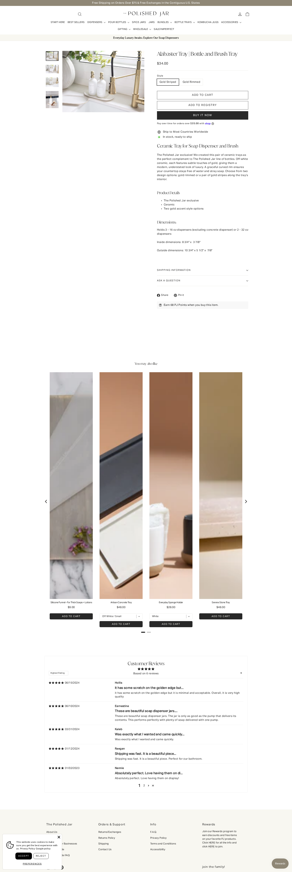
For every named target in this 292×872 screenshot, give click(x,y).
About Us (51, 832)
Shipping (103, 843)
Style (160, 76)
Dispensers (95, 22)
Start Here (58, 22)
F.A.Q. (153, 832)
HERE (212, 842)
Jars (152, 22)
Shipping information (174, 270)
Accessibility (157, 849)
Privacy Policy (158, 838)
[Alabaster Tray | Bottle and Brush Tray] (52, 56)
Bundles (163, 22)
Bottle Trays (183, 22)
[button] (202, 105)
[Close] (59, 837)
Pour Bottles (117, 22)
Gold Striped (168, 82)
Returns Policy (106, 838)
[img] (56, 683)
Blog (49, 838)
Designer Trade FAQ (58, 855)
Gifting (123, 29)
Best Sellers (76, 22)
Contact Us (105, 849)
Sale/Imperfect (164, 29)
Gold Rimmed (191, 82)
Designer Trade (55, 849)
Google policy (43, 849)
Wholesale (141, 29)
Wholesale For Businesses (61, 843)
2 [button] (144, 785)
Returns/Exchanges (109, 832)
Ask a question (168, 280)
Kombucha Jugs (208, 22)
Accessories (230, 22)
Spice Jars (139, 22)
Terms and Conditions (163, 843)
